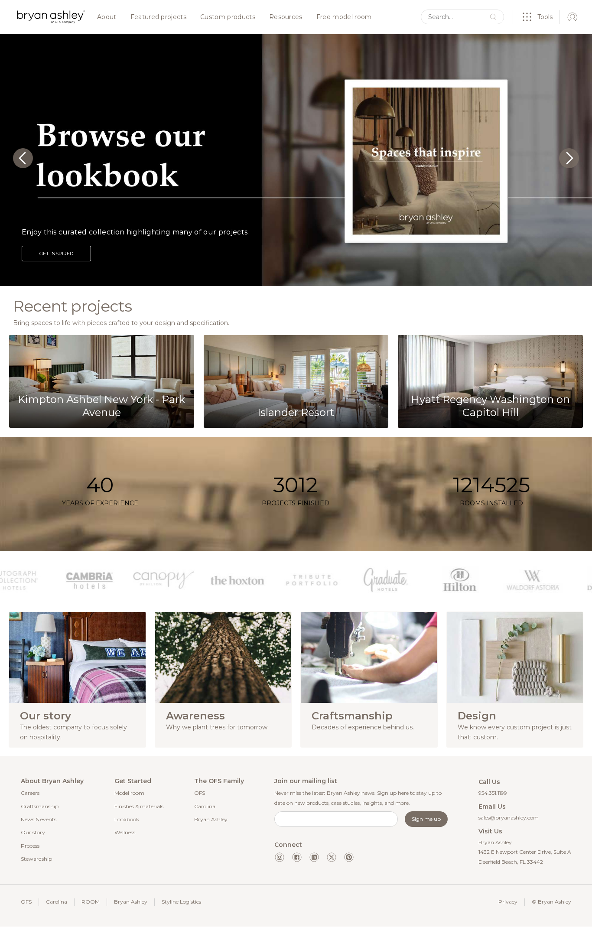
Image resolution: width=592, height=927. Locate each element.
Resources (286, 17)
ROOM (90, 901)
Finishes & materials (138, 806)
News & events (38, 819)
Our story (33, 832)
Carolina (204, 806)
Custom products (227, 17)
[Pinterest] (349, 857)
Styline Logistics (181, 901)
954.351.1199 (492, 793)
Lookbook (126, 819)
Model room (129, 793)
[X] (331, 857)
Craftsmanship (40, 806)
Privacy (507, 901)
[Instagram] (279, 857)
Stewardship (36, 858)
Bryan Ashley (211, 819)
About (107, 17)
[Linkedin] (314, 857)
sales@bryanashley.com (508, 817)
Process (30, 845)
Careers (30, 793)
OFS (199, 793)
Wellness (124, 832)
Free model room (344, 17)
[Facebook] (297, 857)
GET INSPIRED (56, 253)
